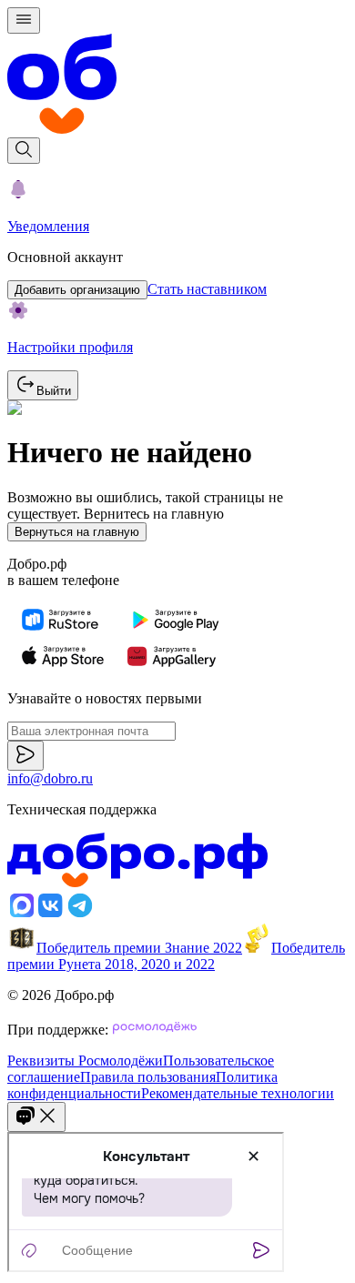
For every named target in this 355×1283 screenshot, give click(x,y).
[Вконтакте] (51, 915)
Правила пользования (148, 1077)
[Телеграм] (80, 915)
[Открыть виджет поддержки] (36, 1117)
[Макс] (21, 915)
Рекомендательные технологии (237, 1093)
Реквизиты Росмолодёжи (85, 1060)
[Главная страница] (177, 85)
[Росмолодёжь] (155, 1029)
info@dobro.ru (50, 778)
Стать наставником (207, 289)
